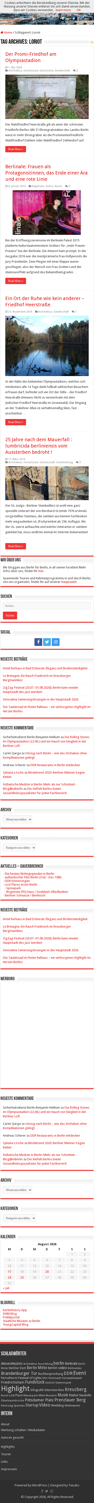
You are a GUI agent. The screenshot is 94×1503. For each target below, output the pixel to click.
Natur (74, 1395)
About (5, 1424)
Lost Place (16, 1395)
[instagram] (56, 642)
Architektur (15, 70)
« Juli (6, 1288)
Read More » (15, 149)
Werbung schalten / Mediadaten (23, 1430)
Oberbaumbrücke (12, 1400)
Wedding (57, 1405)
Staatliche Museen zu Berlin (21, 1321)
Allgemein (38, 186)
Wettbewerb (72, 1405)
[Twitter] (47, 642)
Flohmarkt (54, 1378)
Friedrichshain (12, 1382)
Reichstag (7, 1405)
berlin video (57, 1368)
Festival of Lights (30, 1378)
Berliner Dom (17, 1368)
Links (4, 1461)
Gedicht (50, 1382)
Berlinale (71, 1363)
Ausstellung (45, 1363)
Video (44, 1404)
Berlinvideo (75, 1368)
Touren (6, 1454)
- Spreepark (12, 888)
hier (41, 571)
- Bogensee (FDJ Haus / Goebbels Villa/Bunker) (35, 892)
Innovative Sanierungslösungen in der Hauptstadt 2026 (40, 699)
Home (7, 32)
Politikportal (11, 1317)
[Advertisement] (47, 1031)
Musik (63, 1395)
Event (79, 1373)
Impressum (9, 1469)
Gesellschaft (62, 70)
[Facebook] (38, 642)
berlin (59, 1363)
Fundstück (34, 1382)
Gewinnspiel (63, 1382)
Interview (50, 1390)
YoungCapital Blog (15, 1324)
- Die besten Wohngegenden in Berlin (28, 873)
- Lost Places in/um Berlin (20, 884)
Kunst (58, 186)
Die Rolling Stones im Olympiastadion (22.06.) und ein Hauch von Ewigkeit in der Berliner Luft (46, 741)
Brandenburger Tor (19, 1373)
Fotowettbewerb (72, 1378)
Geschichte (46, 70)
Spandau (19, 1405)
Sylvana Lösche (13, 772)
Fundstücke (31, 70)
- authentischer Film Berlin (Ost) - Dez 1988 (32, 877)
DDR (68, 1373)
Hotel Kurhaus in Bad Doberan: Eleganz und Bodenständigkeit (45, 668)
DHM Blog (10, 1313)
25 (22, 1277)
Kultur (49, 186)
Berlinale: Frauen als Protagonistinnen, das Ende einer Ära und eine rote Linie (46, 173)
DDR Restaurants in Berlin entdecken (55, 765)
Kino (61, 1390)
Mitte (42, 1395)
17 (9, 1271)
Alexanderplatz (12, 1363)
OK (79, 10)
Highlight (15, 1388)
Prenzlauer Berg (70, 1399)
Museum (51, 1395)
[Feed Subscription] (92, 42)
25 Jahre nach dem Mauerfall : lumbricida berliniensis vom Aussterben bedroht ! (38, 446)
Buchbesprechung (50, 1374)
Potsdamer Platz (39, 1400)
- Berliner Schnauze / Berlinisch (24, 895)
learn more (63, 10)
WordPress (39, 1485)
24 (9, 1277)
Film (45, 1378)
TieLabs (73, 1485)
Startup (32, 1405)
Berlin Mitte (37, 1368)
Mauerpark (30, 1395)
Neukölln (85, 1395)
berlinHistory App (15, 1310)
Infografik (37, 1390)
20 (47, 1271)
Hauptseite (68, 582)
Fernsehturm (9, 1378)
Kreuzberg (76, 1389)
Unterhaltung (64, 462)
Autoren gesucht (12, 1437)
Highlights (8, 1446)
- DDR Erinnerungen (16, 881)
